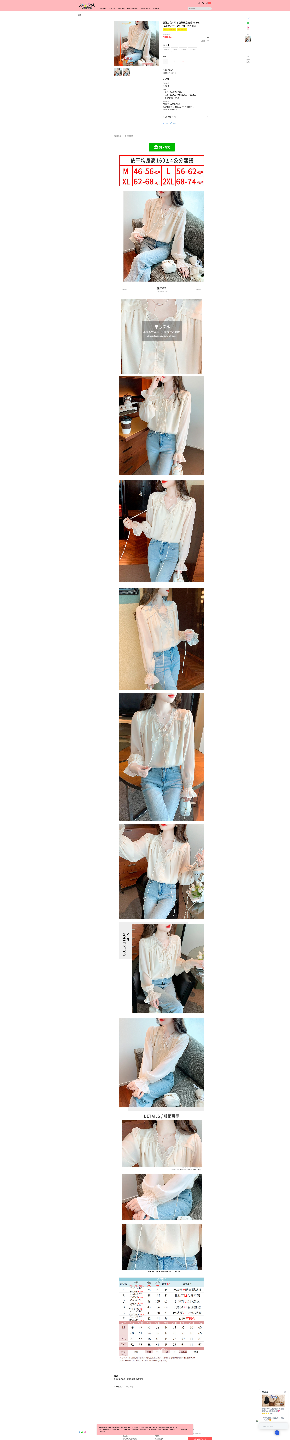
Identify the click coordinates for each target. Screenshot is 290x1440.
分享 (166, 123)
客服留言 (157, 1436)
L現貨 (175, 49)
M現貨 (166, 49)
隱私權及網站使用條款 (130, 1439)
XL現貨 (183, 49)
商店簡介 (125, 1436)
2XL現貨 (193, 49)
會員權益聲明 (159, 1439)
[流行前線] (87, 6)
